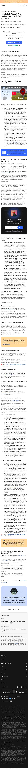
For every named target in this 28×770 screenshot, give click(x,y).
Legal (14, 696)
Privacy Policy (20, 231)
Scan (20, 227)
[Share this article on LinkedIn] (13, 609)
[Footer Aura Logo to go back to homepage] (3, 655)
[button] (26, 5)
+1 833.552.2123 (4, 687)
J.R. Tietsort (5, 21)
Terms (9, 231)
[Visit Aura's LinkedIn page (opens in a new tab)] (18, 687)
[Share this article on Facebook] (18, 609)
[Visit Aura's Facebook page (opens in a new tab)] (24, 687)
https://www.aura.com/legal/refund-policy (8, 727)
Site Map (13, 698)
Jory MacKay (18, 21)
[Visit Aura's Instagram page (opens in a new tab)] (22, 687)
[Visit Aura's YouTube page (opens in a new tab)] (26, 687)
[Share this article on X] (16, 609)
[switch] (11, 701)
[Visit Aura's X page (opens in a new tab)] (20, 687)
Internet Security (12, 11)
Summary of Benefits (18, 712)
